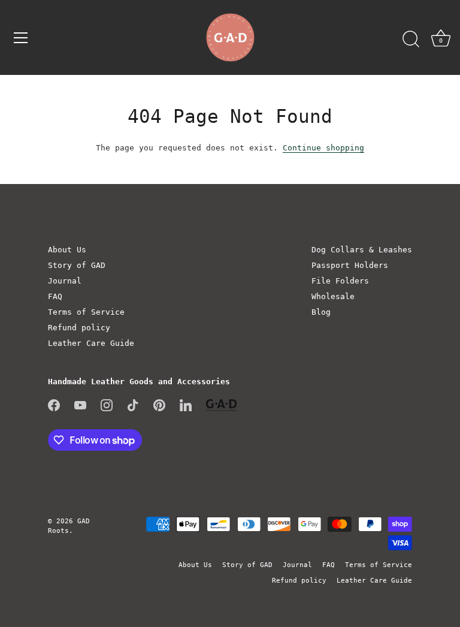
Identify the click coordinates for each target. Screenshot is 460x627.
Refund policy (79, 327)
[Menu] (21, 38)
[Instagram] (107, 404)
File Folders (340, 280)
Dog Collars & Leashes (361, 249)
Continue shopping (323, 147)
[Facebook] (54, 404)
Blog (321, 312)
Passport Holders (349, 265)
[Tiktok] (133, 404)
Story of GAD (76, 265)
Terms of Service (86, 312)
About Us (67, 249)
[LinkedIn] (186, 404)
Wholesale (333, 296)
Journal (64, 280)
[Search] (411, 39)
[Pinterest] (159, 404)
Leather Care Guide (91, 343)
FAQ (55, 296)
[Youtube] (80, 404)
